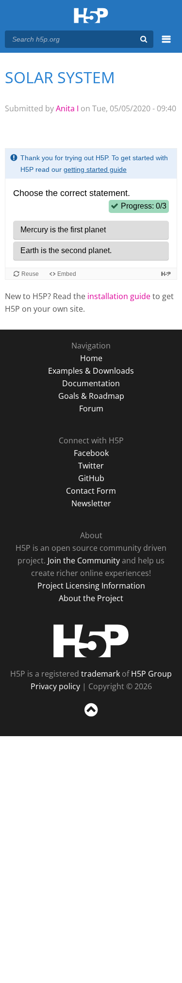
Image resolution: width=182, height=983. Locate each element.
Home (91, 358)
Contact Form (91, 490)
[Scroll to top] (91, 716)
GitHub (91, 478)
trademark (100, 673)
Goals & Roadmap (91, 396)
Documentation (91, 383)
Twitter (91, 465)
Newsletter (91, 503)
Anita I (67, 108)
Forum (91, 408)
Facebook (91, 453)
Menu (166, 44)
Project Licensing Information (91, 585)
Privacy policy (55, 686)
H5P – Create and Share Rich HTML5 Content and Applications (91, 16)
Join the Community (84, 560)
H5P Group (151, 673)
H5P (91, 641)
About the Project (91, 598)
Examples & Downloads (91, 370)
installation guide (118, 296)
